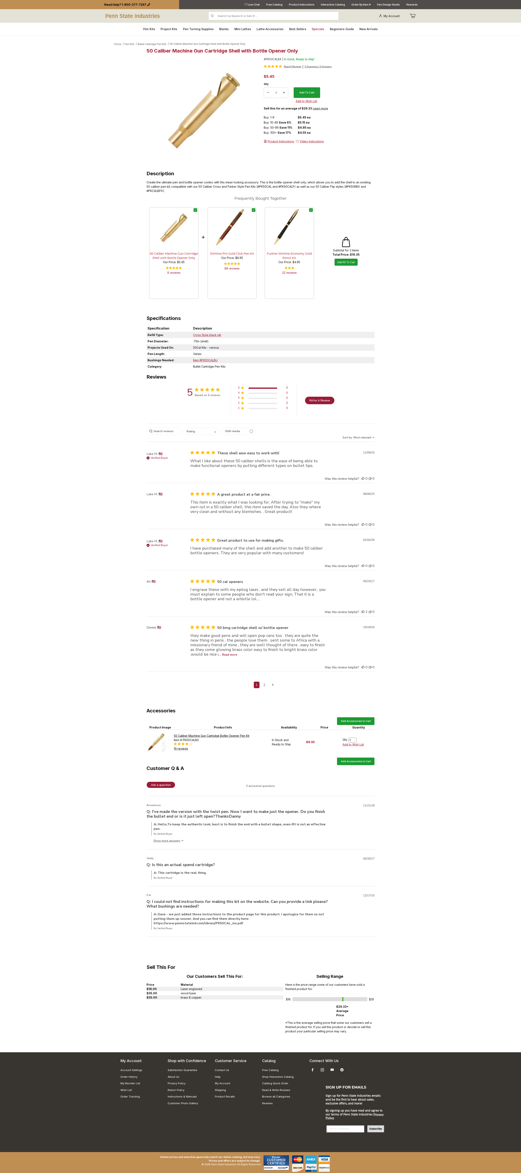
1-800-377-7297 (134, 4)
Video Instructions (312, 141)
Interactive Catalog (333, 4)
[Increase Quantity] (284, 93)
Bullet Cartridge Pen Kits (152, 44)
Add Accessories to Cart (356, 721)
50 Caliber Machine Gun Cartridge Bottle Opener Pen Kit (211, 735)
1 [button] (257, 685)
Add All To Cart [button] (346, 262)
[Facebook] (312, 1070)
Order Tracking (130, 1096)
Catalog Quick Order (275, 1083)
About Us (173, 1076)
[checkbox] (195, 210)
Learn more (320, 108)
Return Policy (176, 1090)
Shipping (220, 1090)
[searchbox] (164, 431)
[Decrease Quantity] (268, 93)
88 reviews (232, 268)
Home (117, 44)
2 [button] (264, 685)
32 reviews (289, 272)
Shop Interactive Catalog (278, 1076)
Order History (128, 1076)
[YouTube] (332, 1070)
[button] (263, 388)
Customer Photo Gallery (183, 1103)
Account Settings (131, 1070)
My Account (392, 16)
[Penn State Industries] (133, 15)
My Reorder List (130, 1083)
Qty (266, 83)
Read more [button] (229, 655)
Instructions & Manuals (182, 1096)
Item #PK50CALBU (205, 360)
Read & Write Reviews (276, 1090)
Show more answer (166, 841)
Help (218, 1076)
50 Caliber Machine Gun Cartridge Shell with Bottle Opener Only (207, 43)
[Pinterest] (341, 1070)
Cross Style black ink (207, 335)
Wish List (126, 1090)
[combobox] (201, 431)
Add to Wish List (353, 744)
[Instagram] (322, 1070)
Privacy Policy (176, 1083)
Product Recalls (225, 1096)
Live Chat (253, 4)
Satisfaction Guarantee (182, 1070)
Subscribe (375, 1128)
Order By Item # (361, 4)
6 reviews (174, 272)
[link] (282, 66)
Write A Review (319, 400)
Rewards (412, 4)
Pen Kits (129, 44)
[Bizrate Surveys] (283, 1167)
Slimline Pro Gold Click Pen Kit (232, 253)
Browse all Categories (276, 1096)
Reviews (267, 1103)
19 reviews (181, 748)
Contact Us (222, 1070)
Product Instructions (301, 4)
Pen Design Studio (388, 4)
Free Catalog (274, 4)
